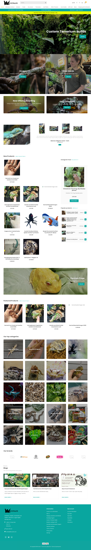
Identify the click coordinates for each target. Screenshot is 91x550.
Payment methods (50, 526)
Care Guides (64, 7)
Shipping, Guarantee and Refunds (53, 515)
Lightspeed (48, 546)
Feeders (27, 383)
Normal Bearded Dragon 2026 (50, 205)
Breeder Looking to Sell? (51, 522)
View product (74, 200)
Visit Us (48, 513)
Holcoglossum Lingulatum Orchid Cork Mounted (12, 205)
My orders (69, 513)
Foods (24, 7)
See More (23, 76)
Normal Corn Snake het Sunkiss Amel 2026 (12, 179)
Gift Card (70, 7)
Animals (18, 7)
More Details (24, 108)
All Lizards (70, 361)
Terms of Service (50, 528)
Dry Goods (30, 7)
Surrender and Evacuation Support (53, 524)
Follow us (75, 159)
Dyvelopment (58, 546)
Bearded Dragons (29, 340)
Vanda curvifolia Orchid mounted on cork (31, 205)
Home (2, 7)
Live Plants (45, 7)
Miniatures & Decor (10, 7)
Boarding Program (50, 518)
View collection (20, 156)
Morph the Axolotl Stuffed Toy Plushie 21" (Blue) (50, 231)
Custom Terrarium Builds (51, 520)
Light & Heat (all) (7, 404)
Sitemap (48, 532)
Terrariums (38, 7)
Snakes (26, 404)
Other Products (54, 7)
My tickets (69, 515)
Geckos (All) (70, 383)
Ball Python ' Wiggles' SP (31, 257)
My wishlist (69, 518)
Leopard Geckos (7, 340)
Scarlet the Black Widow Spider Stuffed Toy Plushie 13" (31, 232)
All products (70, 522)
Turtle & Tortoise (50, 340)
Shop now (82, 38)
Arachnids (6, 426)
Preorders (27, 426)
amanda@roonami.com (11, 531)
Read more (8, 497)
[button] (1, 34)
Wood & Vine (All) (50, 404)
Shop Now (67, 107)
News (75, 7)
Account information (71, 511)
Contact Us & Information (52, 511)
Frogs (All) (48, 361)
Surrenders (27, 361)
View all (68, 76)
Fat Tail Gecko (7, 361)
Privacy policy (49, 530)
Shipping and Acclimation (84, 7)
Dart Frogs (70, 340)
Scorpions (6, 383)
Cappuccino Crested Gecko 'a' (12, 231)
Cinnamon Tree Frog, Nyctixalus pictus (74, 189)
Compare (69, 520)
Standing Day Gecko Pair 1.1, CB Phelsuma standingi (12, 258)
